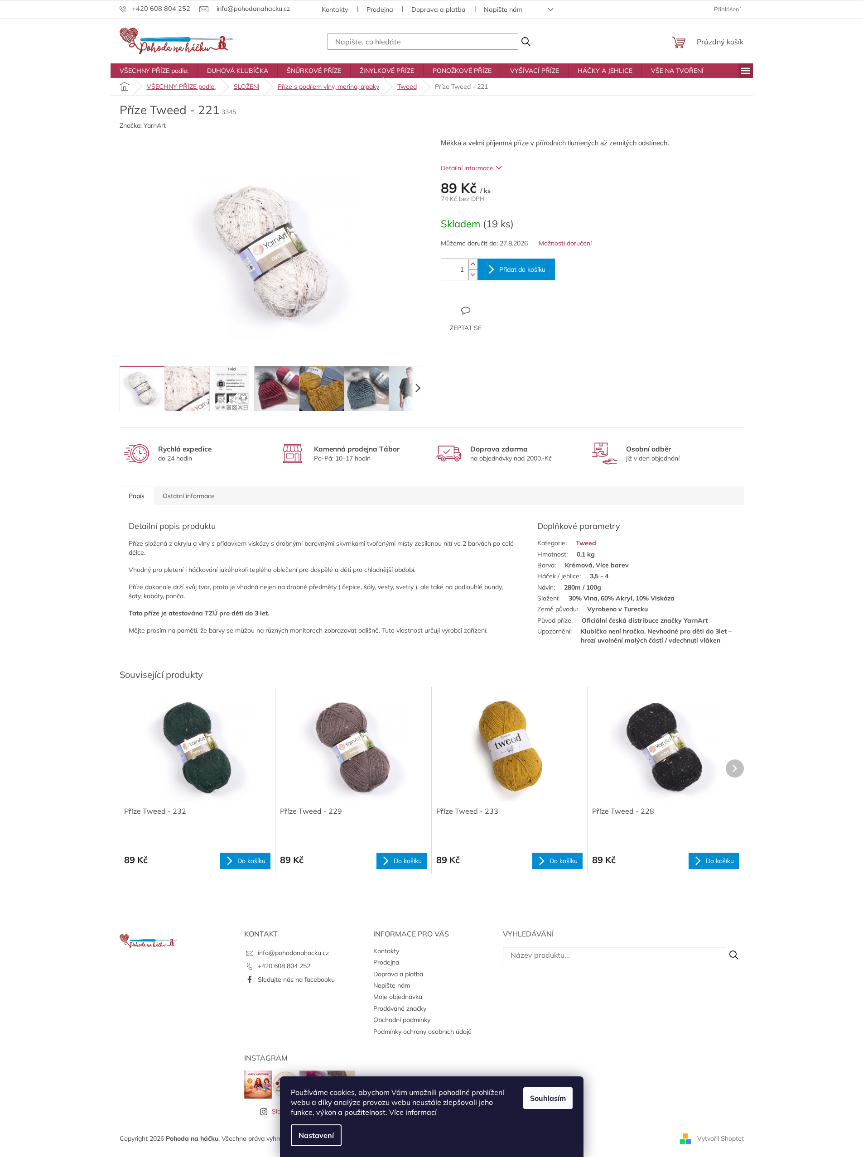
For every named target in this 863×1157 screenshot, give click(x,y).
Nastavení (316, 1135)
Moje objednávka (397, 997)
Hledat (525, 42)
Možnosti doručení (565, 243)
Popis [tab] (137, 496)
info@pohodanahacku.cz (293, 953)
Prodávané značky (399, 1008)
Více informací (413, 1112)
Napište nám (503, 9)
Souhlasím (548, 1098)
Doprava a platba (438, 9)
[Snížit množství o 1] (472, 274)
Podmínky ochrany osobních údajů (422, 1031)
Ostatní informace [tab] (189, 496)
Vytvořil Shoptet (720, 1138)
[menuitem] (154, 70)
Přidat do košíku (522, 269)
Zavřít (490, 310)
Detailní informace (467, 168)
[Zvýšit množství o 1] (472, 264)
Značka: (143, 125)
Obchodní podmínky (401, 1020)
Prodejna (379, 9)
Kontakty (335, 9)
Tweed (586, 543)
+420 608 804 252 (284, 966)
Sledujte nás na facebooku (296, 979)
